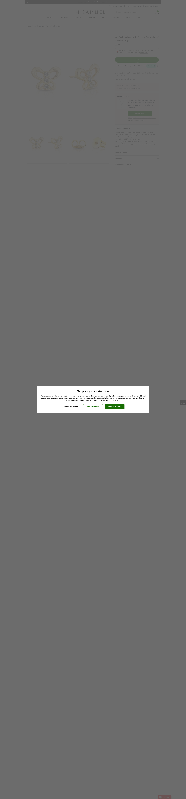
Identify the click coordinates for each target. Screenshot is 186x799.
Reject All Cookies (71, 406)
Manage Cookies (93, 406)
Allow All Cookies (114, 406)
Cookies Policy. (115, 400)
